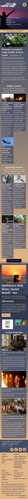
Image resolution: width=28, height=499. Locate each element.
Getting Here (5, 479)
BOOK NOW (6, 315)
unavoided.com (22, 497)
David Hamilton (18, 466)
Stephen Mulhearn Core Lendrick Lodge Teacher (20, 457)
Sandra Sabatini (18, 468)
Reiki (3, 458)
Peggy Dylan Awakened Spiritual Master (20, 463)
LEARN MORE (19, 31)
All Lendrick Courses (14, 260)
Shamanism (5, 456)
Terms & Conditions (7, 474)
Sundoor (4, 461)
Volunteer (4, 476)
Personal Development (7, 460)
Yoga (3, 463)
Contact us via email (7, 446)
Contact (4, 478)
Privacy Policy (5, 473)
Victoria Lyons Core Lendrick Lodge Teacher (20, 460)
